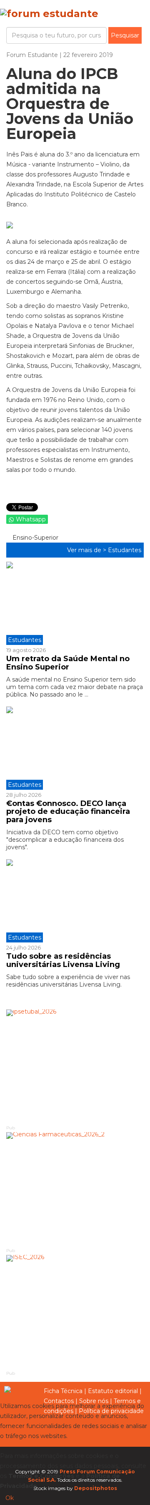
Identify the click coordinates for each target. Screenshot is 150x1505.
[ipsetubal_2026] (75, 1066)
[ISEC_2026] (75, 1312)
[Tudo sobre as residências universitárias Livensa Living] (75, 900)
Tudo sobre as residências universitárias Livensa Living (63, 960)
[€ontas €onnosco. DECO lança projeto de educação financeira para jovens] (75, 748)
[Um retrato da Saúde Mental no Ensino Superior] (75, 603)
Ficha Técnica (63, 1391)
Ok (9, 1498)
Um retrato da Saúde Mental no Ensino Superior (68, 663)
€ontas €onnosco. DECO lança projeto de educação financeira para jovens (68, 812)
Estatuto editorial (113, 1391)
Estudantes (124, 550)
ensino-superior (34, 537)
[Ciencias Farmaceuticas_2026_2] (75, 1189)
